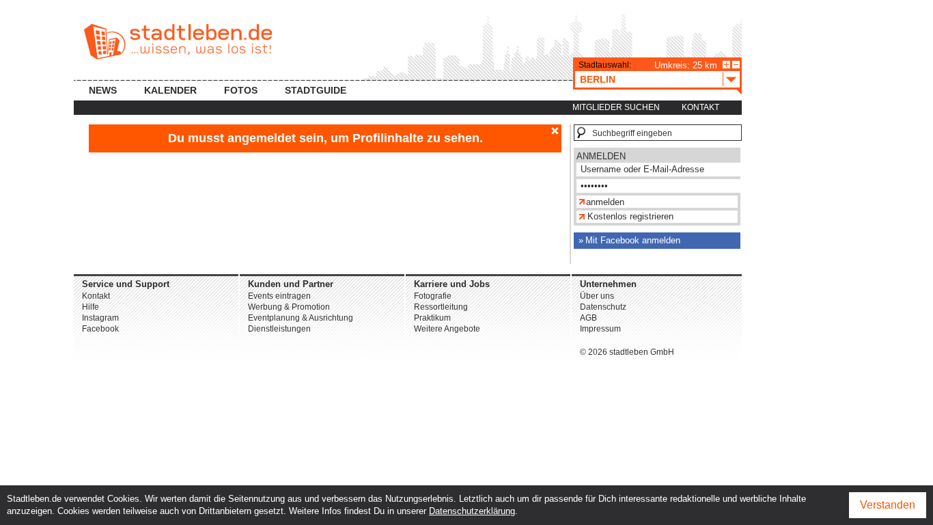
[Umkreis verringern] (736, 64)
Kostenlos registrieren (630, 216)
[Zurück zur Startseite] (178, 41)
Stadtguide (315, 90)
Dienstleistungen (279, 329)
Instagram (100, 318)
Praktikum (432, 318)
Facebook (100, 329)
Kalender (170, 90)
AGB (588, 318)
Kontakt (700, 107)
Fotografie (432, 296)
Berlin (597, 79)
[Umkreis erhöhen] (726, 64)
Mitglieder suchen (616, 107)
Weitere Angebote (447, 329)
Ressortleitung (441, 307)
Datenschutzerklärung (472, 511)
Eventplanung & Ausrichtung (300, 318)
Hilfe (90, 307)
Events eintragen (279, 296)
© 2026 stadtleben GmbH (627, 352)
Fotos (240, 90)
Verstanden (887, 505)
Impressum (600, 329)
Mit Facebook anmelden (632, 240)
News (103, 90)
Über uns (597, 296)
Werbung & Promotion (289, 307)
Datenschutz (603, 307)
